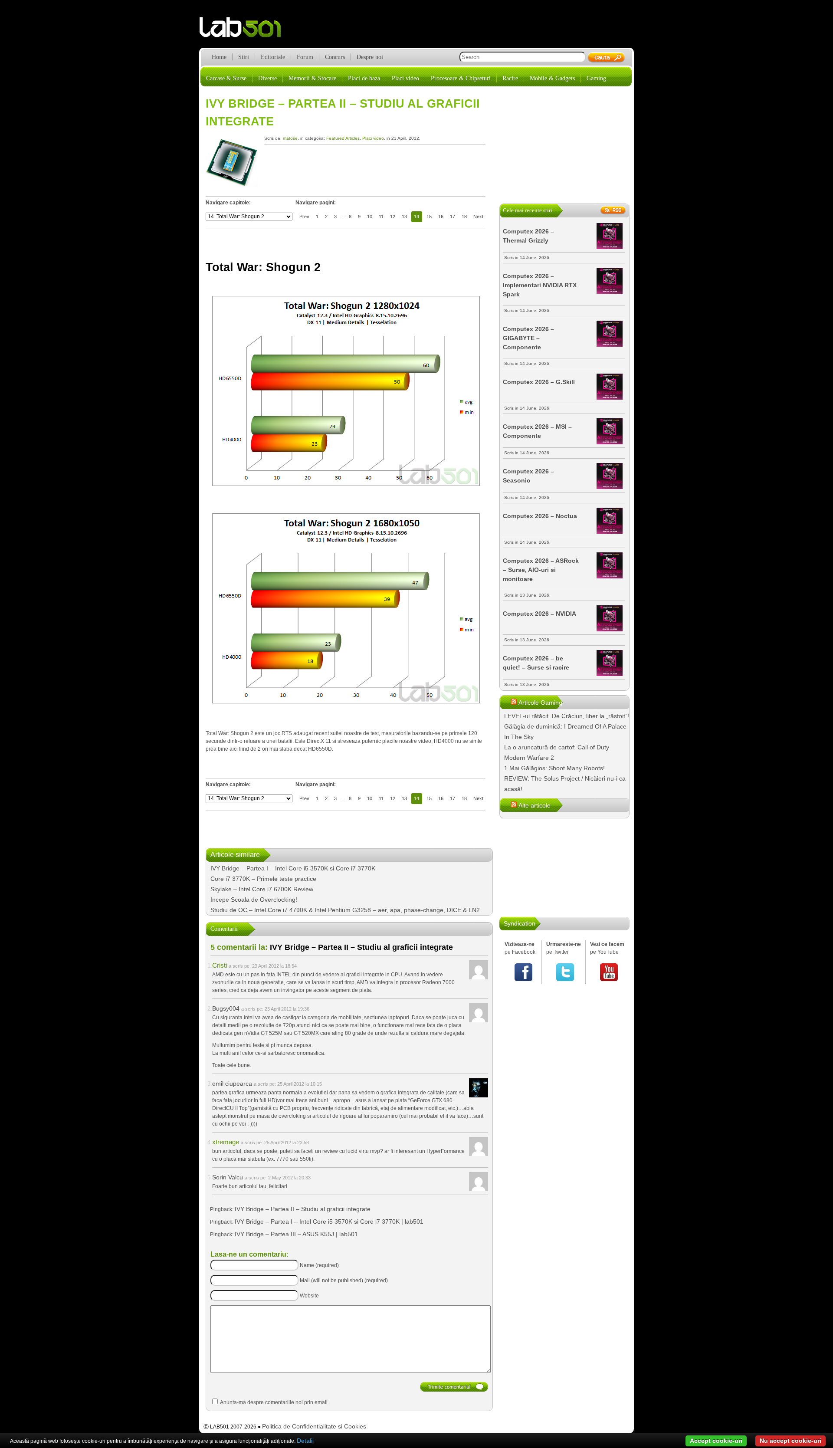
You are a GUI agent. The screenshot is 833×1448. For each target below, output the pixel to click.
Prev (304, 216)
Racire (510, 78)
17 (452, 216)
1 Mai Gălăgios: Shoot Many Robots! (554, 768)
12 (392, 216)
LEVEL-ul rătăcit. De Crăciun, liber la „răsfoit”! (566, 716)
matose (290, 138)
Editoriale (273, 57)
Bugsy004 (225, 1008)
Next (478, 216)
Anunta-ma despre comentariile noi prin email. (274, 1402)
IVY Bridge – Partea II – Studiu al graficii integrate (303, 1208)
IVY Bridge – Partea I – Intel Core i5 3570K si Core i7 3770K (292, 868)
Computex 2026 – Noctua (540, 515)
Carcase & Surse (226, 78)
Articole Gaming (540, 702)
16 (440, 216)
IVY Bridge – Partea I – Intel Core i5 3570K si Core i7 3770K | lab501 (329, 1221)
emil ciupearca (232, 1083)
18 (464, 216)
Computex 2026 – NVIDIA (539, 613)
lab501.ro (245, 30)
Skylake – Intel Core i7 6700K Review (261, 889)
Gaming (596, 78)
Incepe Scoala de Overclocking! (253, 899)
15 (429, 216)
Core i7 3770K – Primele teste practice (263, 878)
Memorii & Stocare (312, 78)
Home (219, 57)
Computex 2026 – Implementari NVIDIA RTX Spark (540, 285)
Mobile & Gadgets (552, 78)
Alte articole (534, 805)
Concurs (335, 57)
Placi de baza (364, 78)
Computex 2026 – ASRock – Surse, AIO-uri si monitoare (541, 569)
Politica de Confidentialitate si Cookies (314, 1426)
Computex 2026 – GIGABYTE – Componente (528, 338)
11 (381, 216)
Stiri (243, 57)
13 (404, 216)
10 (369, 216)
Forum (305, 57)
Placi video (405, 78)
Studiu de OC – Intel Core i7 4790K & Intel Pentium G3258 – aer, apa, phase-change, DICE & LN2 (345, 909)
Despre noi (370, 57)
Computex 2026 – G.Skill (539, 381)
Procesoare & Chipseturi (461, 78)
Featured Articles (343, 138)
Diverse (267, 78)
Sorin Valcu (227, 1177)
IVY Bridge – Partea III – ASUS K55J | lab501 (296, 1234)
